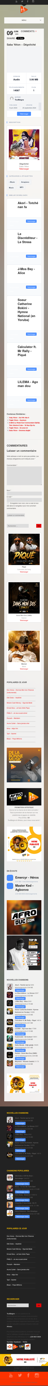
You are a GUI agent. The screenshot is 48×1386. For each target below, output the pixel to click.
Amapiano (25, 182)
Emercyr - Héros (27, 877)
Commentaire (12, 465)
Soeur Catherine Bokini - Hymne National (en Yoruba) (26, 310)
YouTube (10, 1342)
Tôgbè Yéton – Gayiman (17, 420)
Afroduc (9, 1326)
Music (11, 187)
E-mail (9, 497)
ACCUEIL (26, 20)
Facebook (17, 1342)
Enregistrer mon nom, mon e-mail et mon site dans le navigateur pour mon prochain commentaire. (23, 505)
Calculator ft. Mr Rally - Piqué (27, 351)
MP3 (21, 187)
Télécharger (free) (22, 1184)
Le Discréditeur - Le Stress (27, 238)
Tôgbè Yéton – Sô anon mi (18, 428)
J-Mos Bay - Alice (26, 271)
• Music (12, 182)
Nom (9, 490)
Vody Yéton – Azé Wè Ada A (19, 417)
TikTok (25, 1342)
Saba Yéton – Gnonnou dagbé (19, 430)
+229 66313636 (35, 1337)
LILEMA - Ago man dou (28, 384)
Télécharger (24, 114)
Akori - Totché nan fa (28, 205)
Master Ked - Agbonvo (24, 887)
